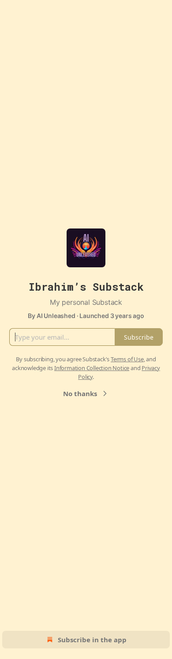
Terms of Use (127, 359)
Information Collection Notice (91, 368)
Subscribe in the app (92, 639)
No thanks (80, 393)
